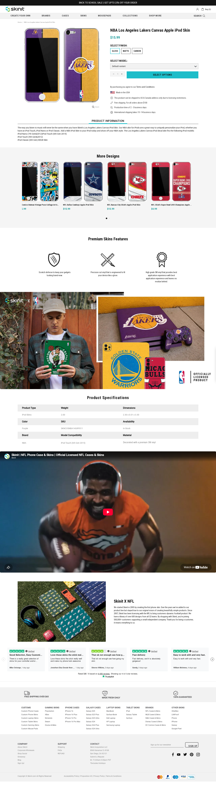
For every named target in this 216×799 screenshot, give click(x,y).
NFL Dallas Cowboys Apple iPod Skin (37, 205)
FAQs (60, 750)
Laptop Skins (113, 707)
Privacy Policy (99, 776)
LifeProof (175, 715)
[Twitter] (185, 754)
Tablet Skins (133, 707)
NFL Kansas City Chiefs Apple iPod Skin (82, 205)
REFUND (61, 754)
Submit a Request (97, 757)
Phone (174, 718)
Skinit (15, 9)
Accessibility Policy (71, 776)
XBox (47, 715)
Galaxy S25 (90, 711)
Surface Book (111, 715)
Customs (26, 707)
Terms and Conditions (145, 87)
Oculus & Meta (50, 725)
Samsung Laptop (113, 725)
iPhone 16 (69, 711)
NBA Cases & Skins (152, 718)
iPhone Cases (72, 707)
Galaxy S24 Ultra (92, 729)
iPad (128, 711)
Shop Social (22, 754)
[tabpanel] (42, 189)
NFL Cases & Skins (152, 711)
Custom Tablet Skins (29, 722)
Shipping (61, 747)
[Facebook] (173, 754)
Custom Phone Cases (29, 711)
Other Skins (178, 707)
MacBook (110, 711)
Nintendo (48, 718)
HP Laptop (110, 722)
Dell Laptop (110, 718)
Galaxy (174, 725)
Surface (129, 718)
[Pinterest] (191, 754)
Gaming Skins (52, 707)
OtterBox (175, 711)
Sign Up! (21, 763)
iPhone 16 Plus (71, 715)
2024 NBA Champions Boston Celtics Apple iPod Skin (174, 205)
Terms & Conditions (113, 776)
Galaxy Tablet (131, 715)
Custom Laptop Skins (29, 718)
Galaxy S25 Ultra (92, 718)
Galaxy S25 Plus (92, 715)
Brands (149, 707)
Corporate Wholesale (26, 750)
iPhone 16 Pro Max (72, 722)
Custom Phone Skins (29, 715)
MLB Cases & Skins (152, 715)
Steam (47, 722)
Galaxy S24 (90, 722)
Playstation (49, 711)
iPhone (174, 722)
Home (20, 22)
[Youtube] (178, 754)
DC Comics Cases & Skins (155, 725)
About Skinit (22, 747)
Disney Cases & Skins (153, 722)
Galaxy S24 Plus (92, 725)
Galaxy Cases (93, 707)
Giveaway (21, 757)
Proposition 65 (86, 776)
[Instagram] (198, 754)
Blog (19, 760)
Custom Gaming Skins (30, 725)
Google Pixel (176, 729)
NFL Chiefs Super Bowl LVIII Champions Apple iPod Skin (130, 205)
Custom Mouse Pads (29, 729)
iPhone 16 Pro (70, 718)
